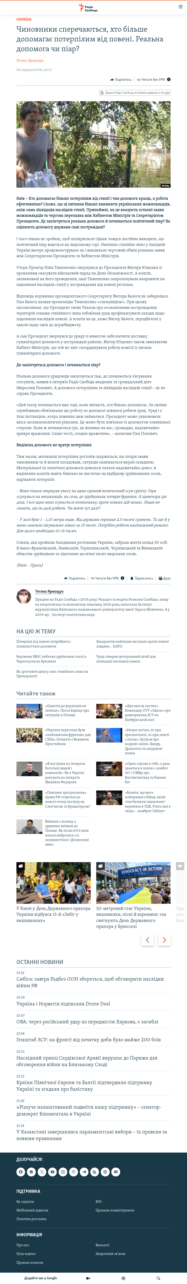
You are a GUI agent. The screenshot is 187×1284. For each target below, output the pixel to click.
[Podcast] (105, 1172)
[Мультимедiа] (88, 1278)
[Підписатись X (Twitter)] (42, 1172)
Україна (23, 20)
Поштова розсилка (31, 1219)
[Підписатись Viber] (73, 1172)
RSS (99, 1202)
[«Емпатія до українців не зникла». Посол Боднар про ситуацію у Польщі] (29, 711)
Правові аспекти (29, 1263)
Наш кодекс (26, 1254)
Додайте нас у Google (40, 1278)
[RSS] (94, 1172)
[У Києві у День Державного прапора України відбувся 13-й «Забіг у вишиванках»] (53, 883)
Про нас (22, 1245)
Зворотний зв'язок (110, 1254)
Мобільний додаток (32, 1210)
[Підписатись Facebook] (20, 1172)
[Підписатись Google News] (31, 1172)
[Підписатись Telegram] (84, 1172)
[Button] (121, 80)
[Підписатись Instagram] (63, 1172)
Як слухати (25, 1202)
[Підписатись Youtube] (52, 1172)
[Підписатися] (115, 1172)
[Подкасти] (123, 1278)
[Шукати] (158, 1278)
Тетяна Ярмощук (30, 61)
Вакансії (102, 1245)
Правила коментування (115, 1210)
